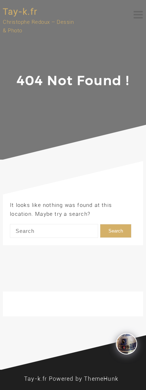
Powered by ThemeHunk (83, 378)
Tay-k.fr (20, 12)
